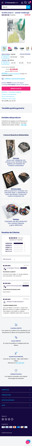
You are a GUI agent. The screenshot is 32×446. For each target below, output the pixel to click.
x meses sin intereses (11, 73)
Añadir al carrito (16, 88)
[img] (6, 265)
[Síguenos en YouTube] (12, 419)
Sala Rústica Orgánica (15, 92)
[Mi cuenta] (22, 3)
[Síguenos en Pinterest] (9, 419)
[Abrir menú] (2, 2)
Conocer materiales (25, 54)
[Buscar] (28, 7)
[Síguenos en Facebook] (3, 419)
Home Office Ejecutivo (8, 96)
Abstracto (4, 92)
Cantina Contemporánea (9, 94)
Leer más (24, 125)
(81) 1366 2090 (20, 363)
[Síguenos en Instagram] (6, 419)
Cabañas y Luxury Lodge (9, 99)
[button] (5, 15)
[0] (29, 3)
